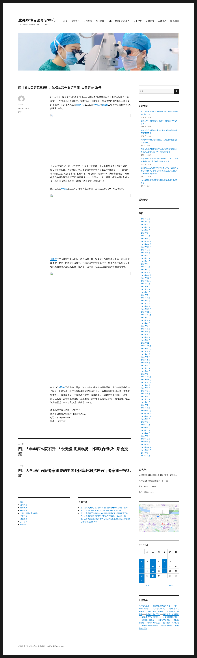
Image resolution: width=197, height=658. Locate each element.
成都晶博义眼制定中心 (37, 20)
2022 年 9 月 (145, 351)
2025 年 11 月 (146, 244)
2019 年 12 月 (146, 444)
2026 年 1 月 (145, 238)
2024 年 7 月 (145, 289)
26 (153, 576)
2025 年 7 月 (145, 255)
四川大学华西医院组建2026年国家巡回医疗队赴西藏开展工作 (104, 513)
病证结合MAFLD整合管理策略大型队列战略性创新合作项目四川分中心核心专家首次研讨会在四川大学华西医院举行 (159, 171)
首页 (65, 20)
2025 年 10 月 (146, 247)
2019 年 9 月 (145, 453)
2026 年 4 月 (145, 230)
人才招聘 (162, 20)
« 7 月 (147, 585)
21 (165, 571)
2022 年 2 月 (145, 371)
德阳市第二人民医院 (171, 622)
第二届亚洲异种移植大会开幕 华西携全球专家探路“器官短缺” (104, 507)
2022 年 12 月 (146, 343)
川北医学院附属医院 (169, 617)
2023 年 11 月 (146, 312)
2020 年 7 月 (145, 424)
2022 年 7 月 (145, 357)
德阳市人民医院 (153, 622)
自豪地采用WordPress (55, 646)
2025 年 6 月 (145, 258)
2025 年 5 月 (145, 261)
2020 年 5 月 (145, 430)
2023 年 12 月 (146, 309)
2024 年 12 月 (146, 275)
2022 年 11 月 (146, 346)
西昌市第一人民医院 (171, 614)
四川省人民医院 (159, 608)
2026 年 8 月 (145, 219)
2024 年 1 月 (145, 306)
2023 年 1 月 (145, 340)
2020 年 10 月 (146, 416)
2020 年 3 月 (145, 436)
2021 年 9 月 (145, 385)
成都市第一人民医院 (155, 611)
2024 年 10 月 (146, 281)
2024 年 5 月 (145, 295)
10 (142, 566)
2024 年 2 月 (145, 303)
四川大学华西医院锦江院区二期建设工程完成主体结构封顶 (103, 516)
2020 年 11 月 (146, 413)
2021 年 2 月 (145, 405)
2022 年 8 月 (145, 354)
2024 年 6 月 (145, 292)
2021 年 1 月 (145, 408)
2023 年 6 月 (145, 326)
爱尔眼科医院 (166, 625)
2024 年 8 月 (145, 286)
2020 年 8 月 (145, 422)
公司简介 (75, 20)
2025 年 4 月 (145, 264)
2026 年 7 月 (145, 221)
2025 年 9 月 (145, 250)
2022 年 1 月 (145, 374)
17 (142, 571)
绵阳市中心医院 (164, 620)
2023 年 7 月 (145, 323)
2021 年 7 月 (145, 391)
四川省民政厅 (144, 606)
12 (153, 566)
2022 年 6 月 (145, 360)
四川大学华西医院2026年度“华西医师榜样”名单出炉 (101, 510)
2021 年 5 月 (145, 396)
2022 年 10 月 (146, 348)
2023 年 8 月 (145, 320)
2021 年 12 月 (146, 377)
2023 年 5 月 (145, 329)
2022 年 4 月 (145, 365)
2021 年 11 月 (146, 379)
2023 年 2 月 (145, 337)
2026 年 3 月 (145, 233)
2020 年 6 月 (145, 427)
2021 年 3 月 (145, 402)
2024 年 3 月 (145, 300)
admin (20, 104)
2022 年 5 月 (145, 362)
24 (142, 576)
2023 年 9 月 (145, 317)
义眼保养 (150, 20)
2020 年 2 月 (145, 439)
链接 (20, 112)
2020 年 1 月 (145, 441)
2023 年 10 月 (146, 314)
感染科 (105, 104)
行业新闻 (100, 20)
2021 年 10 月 (146, 382)
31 (142, 580)
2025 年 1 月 (145, 272)
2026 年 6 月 (145, 224)
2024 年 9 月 (145, 283)
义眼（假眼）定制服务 (119, 20)
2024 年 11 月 (146, 278)
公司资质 (87, 20)
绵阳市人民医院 (148, 620)
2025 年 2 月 (145, 269)
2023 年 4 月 (145, 331)
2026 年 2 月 (145, 236)
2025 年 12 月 (146, 241)
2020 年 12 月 (146, 410)
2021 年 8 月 (145, 388)
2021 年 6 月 (145, 393)
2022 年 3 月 (145, 368)
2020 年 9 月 (145, 419)
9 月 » (171, 585)
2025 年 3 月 (145, 267)
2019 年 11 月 (146, 447)
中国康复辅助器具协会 (161, 606)
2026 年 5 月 (145, 227)
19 (153, 571)
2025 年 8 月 (145, 252)
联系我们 (174, 20)
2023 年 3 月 (145, 334)
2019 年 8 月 (145, 456)
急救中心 (80, 104)
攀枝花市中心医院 (153, 614)
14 (165, 566)
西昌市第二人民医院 (150, 617)
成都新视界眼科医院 (150, 625)
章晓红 (96, 104)
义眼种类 (137, 20)
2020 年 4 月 (145, 433)
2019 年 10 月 (146, 450)
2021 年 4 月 (145, 399)
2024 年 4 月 (145, 298)
